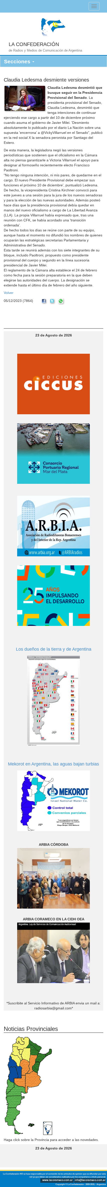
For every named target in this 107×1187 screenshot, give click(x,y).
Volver (8, 293)
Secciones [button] (18, 61)
